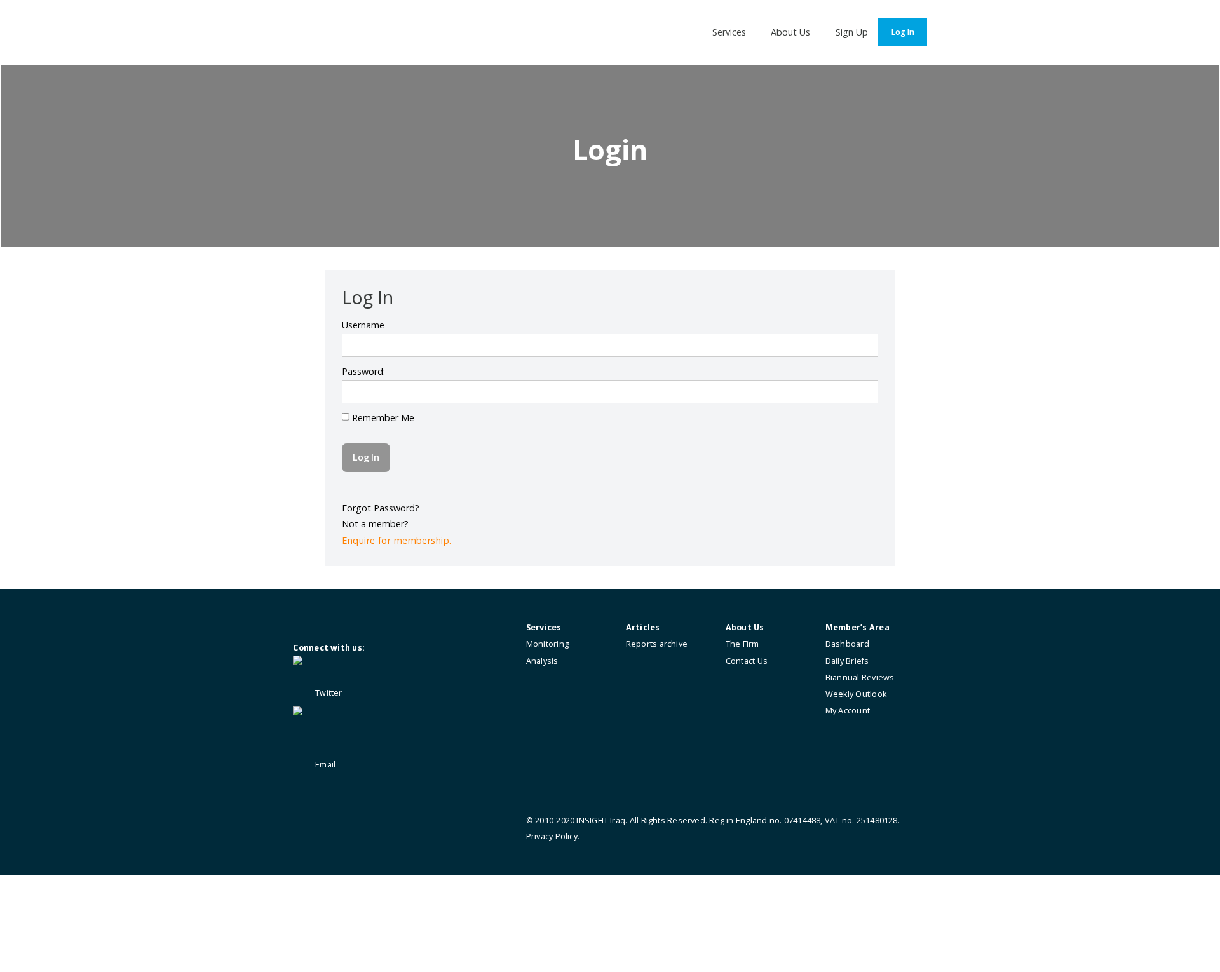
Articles (643, 627)
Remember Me (381, 418)
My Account (847, 710)
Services (729, 32)
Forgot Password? (380, 508)
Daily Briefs (847, 661)
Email (324, 764)
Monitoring (547, 643)
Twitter (327, 692)
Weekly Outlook (855, 694)
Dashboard (847, 643)
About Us (790, 32)
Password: (363, 371)
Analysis (542, 661)
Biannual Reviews (860, 677)
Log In (902, 32)
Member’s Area (857, 627)
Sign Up (852, 32)
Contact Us (747, 661)
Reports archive (657, 643)
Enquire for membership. (396, 540)
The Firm (742, 643)
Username (363, 325)
